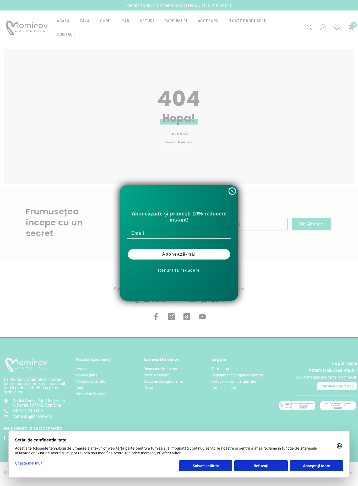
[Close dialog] (232, 191)
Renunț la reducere (179, 270)
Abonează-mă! (179, 254)
